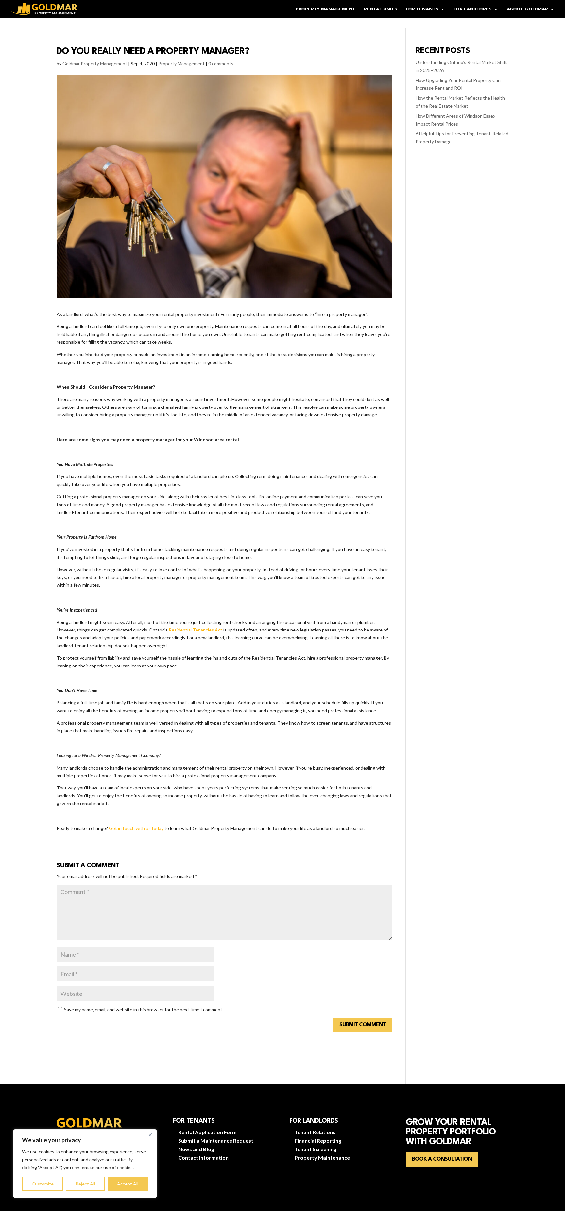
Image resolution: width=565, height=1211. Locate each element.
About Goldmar (527, 9)
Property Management (325, 9)
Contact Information (203, 1157)
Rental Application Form (207, 1132)
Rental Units (380, 9)
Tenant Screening (315, 1149)
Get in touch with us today (136, 828)
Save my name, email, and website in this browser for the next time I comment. (143, 1009)
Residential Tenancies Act (195, 629)
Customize (43, 1183)
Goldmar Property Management (94, 63)
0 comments (220, 63)
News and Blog (196, 1149)
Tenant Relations (315, 1132)
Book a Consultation (442, 1159)
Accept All (127, 1183)
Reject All (85, 1183)
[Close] (150, 1135)
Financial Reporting (318, 1140)
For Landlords (473, 9)
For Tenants (422, 9)
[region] (85, 1163)
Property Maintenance (322, 1157)
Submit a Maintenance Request (215, 1140)
